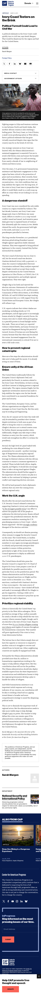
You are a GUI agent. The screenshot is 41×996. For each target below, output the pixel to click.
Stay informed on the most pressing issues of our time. (18, 918)
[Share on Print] (30, 64)
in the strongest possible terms (14, 509)
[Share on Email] (25, 64)
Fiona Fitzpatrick (7, 860)
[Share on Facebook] (9, 64)
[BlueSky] (26, 901)
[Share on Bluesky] (20, 64)
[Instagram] (17, 901)
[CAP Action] (9, 962)
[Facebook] (8, 901)
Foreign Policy (7, 58)
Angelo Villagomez (18, 860)
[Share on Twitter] (4, 64)
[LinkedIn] (21, 901)
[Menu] (37, 3)
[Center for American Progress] (4, 3)
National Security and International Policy (14, 797)
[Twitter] (3, 901)
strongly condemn (30, 524)
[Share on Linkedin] (15, 64)
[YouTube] (12, 901)
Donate (28, 3)
